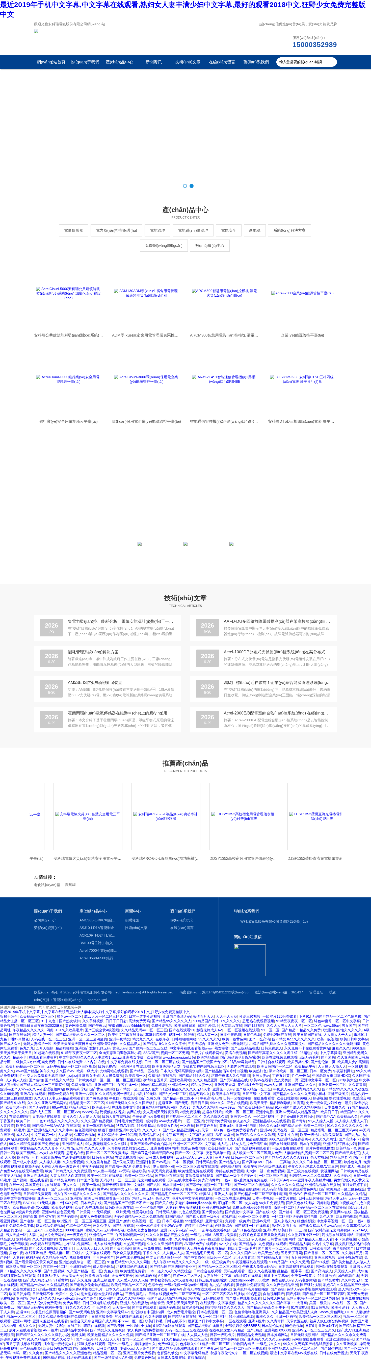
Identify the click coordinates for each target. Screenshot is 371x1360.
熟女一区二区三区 (212, 1317)
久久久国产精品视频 (97, 1121)
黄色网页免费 (75, 1025)
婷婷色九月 (352, 1162)
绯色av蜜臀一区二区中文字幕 (337, 1021)
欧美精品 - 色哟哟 (350, 1148)
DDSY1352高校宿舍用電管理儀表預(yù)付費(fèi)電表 (224, 858)
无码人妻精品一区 (37, 1044)
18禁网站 (215, 1139)
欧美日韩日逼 (185, 1025)
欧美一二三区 (314, 1126)
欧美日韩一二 (26, 1121)
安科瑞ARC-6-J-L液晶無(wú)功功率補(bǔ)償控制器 (146, 858)
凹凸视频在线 (348, 1276)
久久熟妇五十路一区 (304, 1235)
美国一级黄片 (319, 1303)
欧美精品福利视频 (14, 1189)
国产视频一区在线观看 (30, 1180)
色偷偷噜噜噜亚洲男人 (252, 1312)
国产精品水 (247, 1244)
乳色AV (329, 1285)
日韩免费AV (107, 1066)
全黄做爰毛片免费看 (148, 1116)
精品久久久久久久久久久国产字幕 (263, 1303)
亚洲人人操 (223, 1194)
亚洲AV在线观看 (33, 1094)
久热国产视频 (134, 1244)
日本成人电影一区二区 (23, 1266)
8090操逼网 (74, 1230)
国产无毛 (181, 1103)
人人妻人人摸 (173, 1253)
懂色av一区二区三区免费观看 (243, 1348)
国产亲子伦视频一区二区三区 (209, 1185)
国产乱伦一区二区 (172, 1094)
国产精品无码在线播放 (205, 1326)
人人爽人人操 (16, 1080)
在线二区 (74, 1326)
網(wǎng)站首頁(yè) (51, 64)
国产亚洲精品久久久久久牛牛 (50, 1130)
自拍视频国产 (273, 1294)
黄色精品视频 (30, 1348)
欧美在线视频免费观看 (279, 1057)
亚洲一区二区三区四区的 (87, 1039)
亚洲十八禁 (84, 1094)
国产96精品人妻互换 (273, 1257)
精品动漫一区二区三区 (86, 1103)
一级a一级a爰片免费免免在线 (244, 1180)
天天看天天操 (72, 1276)
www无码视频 (145, 1239)
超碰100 (22, 1312)
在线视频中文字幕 (126, 1107)
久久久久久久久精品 (287, 1185)
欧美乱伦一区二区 (235, 1239)
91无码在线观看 (79, 1357)
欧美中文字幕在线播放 (125, 1035)
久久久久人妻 (94, 1148)
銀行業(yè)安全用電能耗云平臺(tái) (68, 421)
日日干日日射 (116, 1021)
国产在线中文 (266, 1212)
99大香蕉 (300, 1303)
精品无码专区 (340, 1157)
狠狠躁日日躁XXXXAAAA (112, 1239)
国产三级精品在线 (245, 1048)
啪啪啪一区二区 (230, 1203)
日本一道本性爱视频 (145, 1016)
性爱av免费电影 (193, 1148)
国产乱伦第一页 (323, 1062)
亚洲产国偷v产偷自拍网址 (150, 1144)
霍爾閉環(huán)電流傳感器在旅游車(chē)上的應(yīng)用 (117, 713)
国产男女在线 (212, 1212)
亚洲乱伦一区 (178, 1085)
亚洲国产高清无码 (177, 1016)
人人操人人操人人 (332, 1066)
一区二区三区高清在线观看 (197, 1166)
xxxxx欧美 (90, 1112)
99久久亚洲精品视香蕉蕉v (289, 1139)
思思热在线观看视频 (258, 1021)
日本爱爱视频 (192, 1307)
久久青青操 (357, 1085)
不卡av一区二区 (130, 1321)
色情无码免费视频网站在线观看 (311, 1289)
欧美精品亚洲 (80, 1139)
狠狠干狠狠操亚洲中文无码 (119, 1130)
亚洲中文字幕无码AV (112, 1312)
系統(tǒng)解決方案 (289, 230)
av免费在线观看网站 (46, 1244)
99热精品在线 (54, 1357)
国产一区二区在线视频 (251, 1185)
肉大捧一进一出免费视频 (265, 1171)
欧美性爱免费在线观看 (196, 1171)
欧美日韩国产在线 (307, 1035)
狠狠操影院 (306, 1221)
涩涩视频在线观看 (129, 1317)
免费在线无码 (282, 1280)
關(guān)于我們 (85, 62)
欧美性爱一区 (16, 1107)
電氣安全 (228, 230)
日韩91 (310, 1326)
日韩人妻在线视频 (116, 1116)
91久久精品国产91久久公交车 (50, 1339)
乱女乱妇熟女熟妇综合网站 (102, 1294)
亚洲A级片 (256, 1321)
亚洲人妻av (261, 1075)
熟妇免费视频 (80, 1257)
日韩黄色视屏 (107, 1348)
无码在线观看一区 (238, 1271)
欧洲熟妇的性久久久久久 (342, 1030)
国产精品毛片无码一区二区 (207, 1253)
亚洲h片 (269, 1230)
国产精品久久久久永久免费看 (343, 1335)
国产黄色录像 (96, 1098)
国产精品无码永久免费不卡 (268, 1307)
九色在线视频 (189, 1212)
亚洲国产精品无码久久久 (35, 1298)
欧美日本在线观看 (226, 1094)
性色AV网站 (301, 1075)
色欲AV (175, 1289)
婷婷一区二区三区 (187, 1276)
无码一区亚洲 (208, 1239)
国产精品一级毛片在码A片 (236, 1176)
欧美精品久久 (347, 1116)
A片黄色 (164, 1276)
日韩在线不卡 (175, 1321)
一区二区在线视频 (254, 1353)
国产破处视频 (310, 1285)
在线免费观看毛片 (129, 1157)
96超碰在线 (309, 1053)
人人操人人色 (197, 1335)
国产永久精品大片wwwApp (320, 1226)
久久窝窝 (36, 1353)
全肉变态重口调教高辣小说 (120, 1053)
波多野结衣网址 (97, 1276)
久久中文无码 (351, 1280)
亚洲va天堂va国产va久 (179, 1230)
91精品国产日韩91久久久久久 (216, 1021)
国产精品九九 (229, 1162)
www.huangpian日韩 (179, 1057)
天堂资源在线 (297, 1321)
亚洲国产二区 (105, 1085)
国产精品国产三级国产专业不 (205, 1062)
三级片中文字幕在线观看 (91, 1253)
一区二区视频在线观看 (241, 1030)
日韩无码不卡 (43, 1294)
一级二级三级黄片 (216, 1262)
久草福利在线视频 (162, 1075)
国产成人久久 (10, 1044)
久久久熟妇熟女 (44, 1239)
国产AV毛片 (161, 1162)
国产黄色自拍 (206, 1126)
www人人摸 (273, 1085)
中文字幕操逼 (330, 1053)
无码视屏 (78, 1335)
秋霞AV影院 (125, 1126)
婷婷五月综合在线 (198, 1226)
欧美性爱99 (340, 1307)
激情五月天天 (203, 1016)
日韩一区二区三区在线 (162, 1062)
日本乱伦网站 (272, 1326)
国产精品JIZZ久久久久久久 (293, 1039)
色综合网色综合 (78, 1226)
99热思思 (253, 1294)
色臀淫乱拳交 (167, 1353)
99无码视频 (101, 1212)
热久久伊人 (102, 1226)
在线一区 (16, 1185)
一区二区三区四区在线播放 (223, 1294)
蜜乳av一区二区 (69, 1016)
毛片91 (304, 1016)
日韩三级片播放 (311, 1198)
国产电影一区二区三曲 (37, 1221)
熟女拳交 (222, 1048)
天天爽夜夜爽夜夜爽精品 (206, 1248)
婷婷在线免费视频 (230, 1171)
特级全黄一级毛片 (242, 1248)
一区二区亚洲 (193, 1121)
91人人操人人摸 (320, 1121)
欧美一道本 (91, 1185)
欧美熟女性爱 (167, 1126)
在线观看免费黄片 (43, 1057)
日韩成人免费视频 (159, 1157)
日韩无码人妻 (166, 1212)
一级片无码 (121, 1212)
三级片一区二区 (219, 1257)
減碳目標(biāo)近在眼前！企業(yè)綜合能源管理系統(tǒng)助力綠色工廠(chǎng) (277, 682)
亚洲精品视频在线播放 (322, 1185)
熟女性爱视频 (339, 1098)
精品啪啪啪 (64, 1048)
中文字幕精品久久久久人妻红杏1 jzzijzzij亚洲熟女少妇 (102, 1057)
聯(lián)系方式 (181, 920)
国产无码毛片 (61, 1189)
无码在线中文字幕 (182, 1180)
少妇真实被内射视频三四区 (203, 1066)
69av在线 (59, 1107)
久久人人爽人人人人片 (284, 1025)
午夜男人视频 (10, 1176)
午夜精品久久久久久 (28, 1030)
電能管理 (157, 230)
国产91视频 (320, 1262)
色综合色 (155, 1285)
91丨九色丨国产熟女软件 (60, 1021)
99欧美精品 (146, 1126)
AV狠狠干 (66, 1248)
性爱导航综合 (142, 1212)
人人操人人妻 (50, 1162)
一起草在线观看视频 (214, 1230)
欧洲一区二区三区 (239, 1112)
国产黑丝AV (325, 1116)
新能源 (254, 230)
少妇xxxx (127, 1348)
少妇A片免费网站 (77, 1244)
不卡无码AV (279, 1180)
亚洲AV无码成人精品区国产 (297, 1112)
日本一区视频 (183, 1162)
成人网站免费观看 (14, 1139)
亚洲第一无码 (223, 1089)
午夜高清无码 (210, 1098)
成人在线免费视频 (107, 1244)
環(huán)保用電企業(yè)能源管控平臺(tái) (146, 421)
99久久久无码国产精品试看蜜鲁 (308, 1344)
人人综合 (143, 1348)
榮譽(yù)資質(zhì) (48, 928)
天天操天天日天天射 (92, 1248)
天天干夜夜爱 (122, 1276)
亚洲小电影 (264, 1112)
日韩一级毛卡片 (222, 1335)
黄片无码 (222, 1157)
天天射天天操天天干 (182, 1303)
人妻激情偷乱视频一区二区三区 (308, 1153)
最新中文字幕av (276, 1276)
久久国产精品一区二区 (84, 1271)
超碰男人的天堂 (12, 1339)
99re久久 (217, 1103)
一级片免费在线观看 (288, 1148)
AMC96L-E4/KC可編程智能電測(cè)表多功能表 (99, 920)
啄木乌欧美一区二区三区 (288, 1071)
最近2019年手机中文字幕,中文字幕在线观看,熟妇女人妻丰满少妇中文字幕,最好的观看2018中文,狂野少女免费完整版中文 (95, 1012)
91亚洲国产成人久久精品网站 (298, 1107)
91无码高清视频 (274, 1189)
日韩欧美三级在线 (119, 1207)
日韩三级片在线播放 (211, 1280)
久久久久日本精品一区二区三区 (317, 1162)
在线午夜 (162, 1039)
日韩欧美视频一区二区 (93, 1080)
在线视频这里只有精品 (227, 1330)
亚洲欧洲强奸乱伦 (340, 1339)
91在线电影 (300, 1307)
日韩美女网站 (102, 1157)
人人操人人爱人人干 (351, 1121)
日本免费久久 (335, 1107)
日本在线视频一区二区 (214, 1312)
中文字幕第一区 (43, 1135)
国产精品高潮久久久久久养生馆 (273, 1053)
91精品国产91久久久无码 (289, 1262)
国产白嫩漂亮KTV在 (39, 1216)
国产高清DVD (252, 1162)
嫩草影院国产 (343, 1248)
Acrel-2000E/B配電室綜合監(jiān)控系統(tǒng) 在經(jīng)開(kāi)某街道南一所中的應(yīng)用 (277, 713)
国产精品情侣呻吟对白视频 (226, 1071)
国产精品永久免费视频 (107, 1330)
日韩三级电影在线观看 (100, 1303)
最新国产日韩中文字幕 (205, 1321)
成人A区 (22, 1135)
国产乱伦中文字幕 (239, 1212)
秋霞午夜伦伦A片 (223, 1353)
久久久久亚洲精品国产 (164, 1244)
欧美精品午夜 (305, 1066)
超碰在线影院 (212, 1112)
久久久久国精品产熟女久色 (167, 1235)
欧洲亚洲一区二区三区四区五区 (82, 1221)
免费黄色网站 (144, 1357)
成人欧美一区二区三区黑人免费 (257, 1153)
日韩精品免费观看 (37, 1194)
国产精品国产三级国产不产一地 (128, 1203)
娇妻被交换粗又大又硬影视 (171, 1280)
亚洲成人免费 (218, 1044)
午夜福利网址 (343, 1071)
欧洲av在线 (18, 1248)
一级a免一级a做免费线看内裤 (234, 1130)
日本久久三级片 (117, 1289)
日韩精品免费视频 (251, 1335)
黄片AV (102, 1189)
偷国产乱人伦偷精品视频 (166, 1298)
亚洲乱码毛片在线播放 (251, 1289)
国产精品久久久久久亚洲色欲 (68, 1353)
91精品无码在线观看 (169, 1326)
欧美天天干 (259, 1103)
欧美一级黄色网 (234, 1039)
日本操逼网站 (277, 1335)
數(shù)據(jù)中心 (209, 245)
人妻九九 (36, 1235)
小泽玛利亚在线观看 (134, 1066)
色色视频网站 (85, 1130)
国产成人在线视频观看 (243, 1298)
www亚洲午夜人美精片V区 (311, 1180)
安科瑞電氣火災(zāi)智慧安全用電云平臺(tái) (68, 858)
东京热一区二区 (55, 1266)
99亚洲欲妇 (326, 1276)
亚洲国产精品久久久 (300, 1085)
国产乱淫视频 (123, 1226)
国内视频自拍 (145, 1276)
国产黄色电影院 (101, 1089)
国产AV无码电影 (81, 1312)
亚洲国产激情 (119, 1221)
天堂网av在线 (231, 1025)
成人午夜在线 (40, 1139)
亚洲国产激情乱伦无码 (93, 1048)
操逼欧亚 (224, 1289)
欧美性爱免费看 (132, 1271)
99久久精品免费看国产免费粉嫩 (34, 1144)
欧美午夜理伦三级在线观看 (265, 1166)
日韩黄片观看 (84, 1189)
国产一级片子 (86, 1339)
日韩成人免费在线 (171, 1357)
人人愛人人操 (89, 1116)
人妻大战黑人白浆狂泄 (67, 1176)
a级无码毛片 (240, 1044)
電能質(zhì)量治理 (193, 230)
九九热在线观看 (221, 1285)
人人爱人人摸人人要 (132, 1280)
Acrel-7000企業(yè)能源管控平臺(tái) (99, 950)
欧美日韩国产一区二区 (275, 1066)
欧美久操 (23, 1126)
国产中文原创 (194, 1257)
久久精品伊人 (130, 1044)
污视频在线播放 (112, 1112)
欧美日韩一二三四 (292, 1230)
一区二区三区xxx (67, 1112)
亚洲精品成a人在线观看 (271, 1121)
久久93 (185, 1107)
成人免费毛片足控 (181, 1312)
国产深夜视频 (83, 1348)
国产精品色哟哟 (62, 1180)
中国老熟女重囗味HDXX (331, 1075)
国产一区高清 (259, 1039)
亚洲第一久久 (240, 1116)
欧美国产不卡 (27, 1157)
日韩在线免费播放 (334, 1353)
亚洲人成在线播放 (134, 1303)
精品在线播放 (256, 1139)
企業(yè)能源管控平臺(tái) (302, 335)
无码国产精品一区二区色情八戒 (336, 1016)
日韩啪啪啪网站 (184, 1039)
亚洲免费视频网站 (164, 1148)
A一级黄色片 (77, 1235)
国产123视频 (254, 1025)
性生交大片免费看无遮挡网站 (43, 1075)
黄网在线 (134, 1112)
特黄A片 (205, 1194)
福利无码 (33, 1257)
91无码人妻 (46, 1203)
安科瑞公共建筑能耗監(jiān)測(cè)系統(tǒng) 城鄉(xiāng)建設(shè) (68, 335)
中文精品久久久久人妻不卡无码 (44, 1148)
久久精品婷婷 (57, 1285)
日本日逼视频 (172, 1221)
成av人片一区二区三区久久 (105, 1016)
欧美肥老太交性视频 (142, 1230)
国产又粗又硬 (123, 1162)
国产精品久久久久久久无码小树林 (299, 1094)
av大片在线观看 (51, 1153)
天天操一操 (121, 1307)
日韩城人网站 (273, 1298)
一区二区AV (32, 1230)
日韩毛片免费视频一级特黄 (136, 1121)
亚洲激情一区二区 (332, 1085)
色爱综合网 (361, 1098)
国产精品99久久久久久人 (171, 1021)
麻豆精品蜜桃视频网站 (159, 1107)
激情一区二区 (284, 1207)
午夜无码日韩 (92, 1166)
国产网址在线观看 (169, 1176)
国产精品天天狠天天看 (315, 1239)
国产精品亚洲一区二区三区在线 (160, 1335)
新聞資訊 (154, 62)
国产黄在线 (164, 1203)
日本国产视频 (87, 1180)
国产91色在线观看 (246, 1230)
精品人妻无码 (336, 1198)
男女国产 (349, 1025)
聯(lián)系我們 (256, 62)
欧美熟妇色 (258, 1071)
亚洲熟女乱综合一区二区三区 (82, 1262)
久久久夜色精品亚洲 (282, 1285)
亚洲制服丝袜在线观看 (50, 1321)
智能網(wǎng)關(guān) (163, 245)
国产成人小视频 (25, 1162)
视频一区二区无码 (175, 1053)
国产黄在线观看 (144, 1307)
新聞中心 (133, 911)
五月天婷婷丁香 (354, 1185)
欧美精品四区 (149, 1135)
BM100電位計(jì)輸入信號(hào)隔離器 (99, 943)
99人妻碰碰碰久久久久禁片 (106, 1144)
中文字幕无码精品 (194, 1353)
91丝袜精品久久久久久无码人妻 (185, 1089)
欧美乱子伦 (101, 1107)
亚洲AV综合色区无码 (58, 1212)
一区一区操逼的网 (149, 1207)
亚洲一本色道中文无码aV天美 (159, 1226)
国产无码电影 (39, 1107)
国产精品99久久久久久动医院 (345, 1089)
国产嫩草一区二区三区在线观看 (282, 1248)
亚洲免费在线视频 (355, 1298)
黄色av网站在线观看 (75, 1239)
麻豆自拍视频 (346, 1216)
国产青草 (299, 1121)
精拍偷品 (157, 1303)
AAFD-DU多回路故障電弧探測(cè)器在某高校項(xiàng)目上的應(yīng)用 (277, 621)
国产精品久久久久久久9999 (286, 1157)
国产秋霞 (61, 1139)
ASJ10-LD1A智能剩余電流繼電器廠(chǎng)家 (99, 928)
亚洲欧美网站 (180, 1080)
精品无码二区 (79, 1107)
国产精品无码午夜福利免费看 (39, 1307)
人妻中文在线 (287, 1135)
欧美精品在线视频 (245, 1189)
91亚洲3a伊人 (48, 1276)
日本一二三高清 (278, 1162)
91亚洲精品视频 (241, 1317)
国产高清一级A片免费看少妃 (128, 1166)
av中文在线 (228, 1244)
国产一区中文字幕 (189, 1153)
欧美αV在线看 (261, 1080)
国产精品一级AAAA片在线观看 (56, 1126)
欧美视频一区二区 (146, 1221)
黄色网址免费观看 (250, 1285)
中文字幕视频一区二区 (334, 1221)
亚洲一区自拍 (286, 1317)
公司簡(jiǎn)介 (45, 920)
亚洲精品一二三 (101, 1235)
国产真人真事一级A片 (203, 1216)
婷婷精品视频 (231, 1166)
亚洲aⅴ (265, 1130)
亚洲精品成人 (72, 1144)
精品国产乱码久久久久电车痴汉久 (278, 1044)
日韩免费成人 (271, 1048)
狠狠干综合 (9, 1016)
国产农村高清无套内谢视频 (329, 1230)
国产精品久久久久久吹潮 (255, 1135)
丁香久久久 (152, 1253)
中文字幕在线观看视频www (191, 1048)
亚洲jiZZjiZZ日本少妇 (339, 1144)
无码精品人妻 (299, 1244)
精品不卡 (20, 1057)
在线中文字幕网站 (224, 1339)
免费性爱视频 (161, 1025)
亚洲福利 (143, 1162)
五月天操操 (45, 1048)
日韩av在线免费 (70, 1062)
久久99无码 (9, 1094)
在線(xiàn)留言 (222, 62)
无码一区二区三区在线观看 (186, 1330)
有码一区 (20, 1353)
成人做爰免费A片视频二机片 (80, 1289)
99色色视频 (294, 1326)
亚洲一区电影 (246, 1126)
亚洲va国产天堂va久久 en (20, 1089)
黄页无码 (226, 1126)
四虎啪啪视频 (327, 1203)
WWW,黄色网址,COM (337, 1312)
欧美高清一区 (135, 1075)
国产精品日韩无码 (139, 1198)
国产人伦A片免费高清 (44, 1303)
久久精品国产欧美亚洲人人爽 (294, 1312)
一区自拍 (187, 1126)
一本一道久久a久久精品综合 (169, 1271)
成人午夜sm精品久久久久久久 (77, 1194)
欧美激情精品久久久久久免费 (110, 1335)
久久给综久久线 (215, 1116)
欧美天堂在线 (268, 1253)
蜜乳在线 (229, 1216)
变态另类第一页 (286, 1080)
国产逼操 (328, 1057)
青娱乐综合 (196, 1357)
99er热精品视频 (153, 1085)
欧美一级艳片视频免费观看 (321, 1135)
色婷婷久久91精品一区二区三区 (205, 1344)
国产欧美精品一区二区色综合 (342, 1189)
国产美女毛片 (120, 1248)
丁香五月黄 (281, 1075)
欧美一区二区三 (12, 1303)
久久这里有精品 (98, 1162)
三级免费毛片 (135, 1294)
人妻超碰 (7, 1126)
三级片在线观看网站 (207, 1053)
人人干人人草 (226, 1016)
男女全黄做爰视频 (127, 1253)
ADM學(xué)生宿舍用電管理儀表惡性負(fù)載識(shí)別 (146, 335)
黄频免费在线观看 (199, 1176)
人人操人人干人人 (338, 1035)
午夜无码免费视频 (162, 1171)
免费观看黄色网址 (303, 1189)
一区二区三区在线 (273, 1176)
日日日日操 (199, 1103)
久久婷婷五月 (352, 1253)
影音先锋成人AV (209, 1030)
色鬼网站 (7, 1212)
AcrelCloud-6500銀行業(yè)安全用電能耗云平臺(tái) (99, 958)
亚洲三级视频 (324, 1257)
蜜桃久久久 (265, 1317)
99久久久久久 (209, 1039)
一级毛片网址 (200, 1235)
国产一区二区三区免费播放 (107, 1153)
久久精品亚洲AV (54, 1257)
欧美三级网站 (26, 1153)
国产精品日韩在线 (182, 1317)
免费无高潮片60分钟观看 (252, 1207)
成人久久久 (27, 1326)
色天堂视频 (319, 1157)
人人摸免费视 (112, 1075)
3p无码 (76, 1148)
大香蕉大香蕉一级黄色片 (60, 1166)
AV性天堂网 (225, 1135)
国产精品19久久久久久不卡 (164, 1044)
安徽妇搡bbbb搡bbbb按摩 (128, 1025)
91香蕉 (298, 1103)
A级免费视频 (190, 1112)
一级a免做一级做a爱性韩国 (185, 1285)
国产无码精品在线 (234, 1080)
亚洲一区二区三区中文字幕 (194, 1144)
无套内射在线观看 (241, 1066)
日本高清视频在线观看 (296, 1266)
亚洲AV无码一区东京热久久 (273, 1221)
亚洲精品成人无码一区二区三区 (293, 1348)
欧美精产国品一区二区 (128, 1285)
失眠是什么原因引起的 (49, 1312)
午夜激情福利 (189, 1207)
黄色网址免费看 (249, 1085)
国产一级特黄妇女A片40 (113, 1357)
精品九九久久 (142, 1039)
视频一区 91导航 (182, 1035)
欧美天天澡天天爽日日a (72, 1044)
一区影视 (355, 1066)
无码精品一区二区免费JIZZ (310, 1176)
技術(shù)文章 (187, 62)
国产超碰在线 (331, 1348)
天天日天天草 (109, 1339)
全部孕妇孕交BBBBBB (242, 1326)
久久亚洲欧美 (346, 1344)
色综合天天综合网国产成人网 (93, 1321)
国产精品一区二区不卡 (180, 1098)
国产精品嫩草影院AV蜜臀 (240, 1057)
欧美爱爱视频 (62, 1207)
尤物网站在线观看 (114, 1071)
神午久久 (47, 1071)
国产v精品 (254, 1330)
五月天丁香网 (291, 1253)
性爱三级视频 (249, 1016)
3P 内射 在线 (95, 1062)
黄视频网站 (329, 1171)
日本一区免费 (320, 1071)
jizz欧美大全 (347, 1080)
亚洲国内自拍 (218, 1189)
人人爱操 (65, 1135)
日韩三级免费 (102, 1317)
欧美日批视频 (287, 1098)
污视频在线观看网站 (338, 1235)
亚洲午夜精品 (119, 1039)
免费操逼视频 (81, 1085)
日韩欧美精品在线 (354, 1171)
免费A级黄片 (168, 1344)
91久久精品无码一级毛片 (114, 1094)
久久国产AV (65, 1071)
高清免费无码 (139, 1021)
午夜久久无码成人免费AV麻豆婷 (313, 1166)
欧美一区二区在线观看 (105, 1176)
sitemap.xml (97, 1000)
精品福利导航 (280, 1103)
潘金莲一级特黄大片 (59, 1344)
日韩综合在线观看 (271, 1062)
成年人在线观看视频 (25, 1330)
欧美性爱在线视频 (89, 1207)
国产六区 (153, 1185)
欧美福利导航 (76, 1089)
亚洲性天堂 (214, 1221)
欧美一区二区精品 (139, 1176)
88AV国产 (151, 1053)
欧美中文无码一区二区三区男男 (135, 1189)
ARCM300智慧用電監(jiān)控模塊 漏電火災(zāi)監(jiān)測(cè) (224, 335)
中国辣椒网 (156, 1312)
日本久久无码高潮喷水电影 (181, 1071)
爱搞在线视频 (235, 1053)
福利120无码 (146, 1094)
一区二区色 (313, 1025)
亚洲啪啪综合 (80, 1266)
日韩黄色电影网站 (281, 1239)
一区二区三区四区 (127, 1080)
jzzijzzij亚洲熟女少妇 (84, 1075)
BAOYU (29, 1203)
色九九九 (27, 1048)
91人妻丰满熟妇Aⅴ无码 (111, 1171)
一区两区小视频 (138, 1326)
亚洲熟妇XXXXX (277, 1330)
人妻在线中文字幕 (217, 1276)
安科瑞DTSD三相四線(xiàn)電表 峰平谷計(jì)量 (302, 421)
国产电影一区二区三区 (183, 1116)
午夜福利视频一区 (130, 1235)
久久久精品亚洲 (205, 1080)
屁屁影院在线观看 (247, 1276)
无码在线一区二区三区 (48, 1039)
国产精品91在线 (12, 1103)
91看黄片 (61, 1280)
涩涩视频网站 (53, 1089)
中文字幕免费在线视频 (124, 1062)
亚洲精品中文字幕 (74, 1330)
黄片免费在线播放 (320, 1148)
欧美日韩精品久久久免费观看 (68, 1171)
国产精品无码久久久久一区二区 (81, 1035)
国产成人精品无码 (37, 1280)
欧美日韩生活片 (220, 1148)
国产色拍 (36, 1080)
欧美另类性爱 (298, 1062)
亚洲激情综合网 (105, 1044)
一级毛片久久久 (268, 1344)
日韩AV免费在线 (60, 1094)
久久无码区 (342, 1176)
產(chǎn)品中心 (119, 62)
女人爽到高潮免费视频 (145, 1330)
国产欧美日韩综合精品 (255, 1107)
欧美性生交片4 (67, 1294)
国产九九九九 (355, 1135)
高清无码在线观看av (199, 1289)
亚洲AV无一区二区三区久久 (313, 1330)
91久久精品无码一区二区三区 (185, 1339)
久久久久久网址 (324, 1139)
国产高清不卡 (349, 1139)
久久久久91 (151, 1130)
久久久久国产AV (243, 1253)
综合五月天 (357, 1207)
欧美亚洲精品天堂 (166, 1066)
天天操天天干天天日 (16, 1053)
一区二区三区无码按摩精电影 (294, 1216)
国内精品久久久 (307, 1089)
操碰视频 (320, 1098)
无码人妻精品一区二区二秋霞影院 (312, 1298)
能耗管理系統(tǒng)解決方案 (93, 652)
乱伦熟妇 (138, 1312)
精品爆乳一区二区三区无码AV (333, 1130)
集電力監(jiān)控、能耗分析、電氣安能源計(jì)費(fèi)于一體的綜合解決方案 (121, 621)
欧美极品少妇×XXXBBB (31, 1207)
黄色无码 (120, 1048)
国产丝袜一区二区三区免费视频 (303, 1212)
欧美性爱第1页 (24, 1289)
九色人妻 (327, 1216)
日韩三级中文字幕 (256, 1094)
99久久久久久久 (78, 1307)
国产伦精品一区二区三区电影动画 (260, 1194)
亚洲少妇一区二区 (171, 1139)
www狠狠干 (39, 1189)
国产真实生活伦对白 (109, 1139)
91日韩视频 (320, 1307)
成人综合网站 (103, 1266)
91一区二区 (270, 1030)
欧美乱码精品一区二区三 (25, 1066)
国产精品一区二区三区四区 (219, 1266)
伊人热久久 (242, 1121)
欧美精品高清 (207, 1057)
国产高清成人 (321, 1271)
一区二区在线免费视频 (232, 1198)
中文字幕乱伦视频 (199, 1135)
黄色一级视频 (195, 1189)
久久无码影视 (155, 1317)
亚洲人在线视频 (35, 1176)
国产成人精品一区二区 (253, 1089)
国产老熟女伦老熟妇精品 (89, 1285)
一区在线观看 (235, 1321)
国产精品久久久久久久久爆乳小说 (42, 1335)
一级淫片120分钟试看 (279, 1016)
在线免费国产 (19, 1116)
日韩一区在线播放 (237, 1098)
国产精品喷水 (328, 1280)
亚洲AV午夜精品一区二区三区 (312, 1194)
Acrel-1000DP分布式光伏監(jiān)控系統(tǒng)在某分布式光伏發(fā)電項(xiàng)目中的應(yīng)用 (277, 652)
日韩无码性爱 (206, 1162)
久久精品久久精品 (352, 1194)
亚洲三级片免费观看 (139, 1353)
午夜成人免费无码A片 (259, 1266)
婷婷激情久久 (145, 1344)
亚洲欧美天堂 (224, 1085)
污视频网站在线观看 (132, 1266)
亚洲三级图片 (338, 1094)
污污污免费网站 (218, 1121)
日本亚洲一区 (173, 1185)
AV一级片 (50, 1330)
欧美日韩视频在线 (57, 1348)
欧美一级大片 (87, 1071)
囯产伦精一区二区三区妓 (148, 1048)
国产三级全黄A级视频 (102, 1030)
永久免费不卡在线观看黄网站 (307, 1048)
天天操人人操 (344, 1271)
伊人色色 (258, 1239)
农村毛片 (23, 1239)
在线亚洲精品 (35, 1253)
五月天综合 (196, 1044)
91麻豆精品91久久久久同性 (128, 1262)
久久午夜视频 (185, 1239)
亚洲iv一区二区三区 (52, 1198)
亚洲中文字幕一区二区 (318, 1080)
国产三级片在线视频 (303, 1171)
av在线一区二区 (344, 1303)
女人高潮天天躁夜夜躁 (160, 1112)
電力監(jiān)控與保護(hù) (116, 230)
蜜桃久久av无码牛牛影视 (105, 1230)
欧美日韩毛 (154, 1321)
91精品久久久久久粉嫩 (23, 1271)
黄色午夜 (16, 1253)
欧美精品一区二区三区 (37, 1016)
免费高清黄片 (208, 1180)
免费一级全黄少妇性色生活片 (329, 1103)
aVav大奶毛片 (170, 1121)
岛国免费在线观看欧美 (150, 1289)
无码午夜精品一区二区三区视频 (71, 1066)
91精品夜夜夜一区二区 (294, 1021)
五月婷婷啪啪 (301, 1257)
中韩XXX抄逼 (68, 1203)
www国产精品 (27, 1071)
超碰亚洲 (165, 1103)
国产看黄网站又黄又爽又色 (36, 1262)
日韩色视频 (252, 1035)
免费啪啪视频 (174, 1248)
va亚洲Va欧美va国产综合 (77, 1298)
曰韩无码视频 (169, 1307)
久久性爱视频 (73, 1162)
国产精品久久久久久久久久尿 (126, 1194)
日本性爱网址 (208, 1025)
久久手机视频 (92, 1021)
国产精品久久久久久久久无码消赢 (333, 1044)
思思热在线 (75, 1153)
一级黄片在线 (286, 1198)
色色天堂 (162, 1198)
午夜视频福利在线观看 (249, 1262)
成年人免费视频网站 (96, 1216)
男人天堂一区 (16, 1235)
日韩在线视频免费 (162, 1294)
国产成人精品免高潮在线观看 (175, 1348)
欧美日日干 (329, 1112)
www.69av (332, 1025)
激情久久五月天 (284, 1226)
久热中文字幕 (322, 1244)
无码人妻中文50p (51, 1326)
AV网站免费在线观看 (200, 1244)
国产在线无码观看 (283, 1144)
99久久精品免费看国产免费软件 (63, 1317)
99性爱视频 (194, 1221)
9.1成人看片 (234, 1139)
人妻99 (171, 1207)
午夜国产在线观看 (123, 1098)
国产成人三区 (40, 1112)
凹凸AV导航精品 (242, 1062)
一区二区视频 (264, 1116)
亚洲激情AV (196, 1139)
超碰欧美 (139, 1171)
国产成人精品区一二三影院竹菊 (44, 1085)
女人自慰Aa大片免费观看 (264, 1203)
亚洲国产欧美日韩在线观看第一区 (96, 1198)
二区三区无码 (189, 1294)
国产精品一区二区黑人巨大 (137, 1089)
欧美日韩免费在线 (147, 1248)
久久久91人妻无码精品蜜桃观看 (59, 1098)
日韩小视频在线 (349, 1257)
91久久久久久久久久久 (345, 1126)
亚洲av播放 (47, 1289)
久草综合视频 (84, 1135)
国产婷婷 (293, 1294)
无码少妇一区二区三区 (117, 1180)
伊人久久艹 (71, 1185)
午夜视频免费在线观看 (23, 1357)
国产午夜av (97, 1025)
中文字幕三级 (172, 1135)
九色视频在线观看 (272, 1244)
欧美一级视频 (327, 1039)
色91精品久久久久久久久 (59, 1121)
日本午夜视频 (310, 1144)
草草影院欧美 (156, 1035)
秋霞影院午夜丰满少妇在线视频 (65, 1157)
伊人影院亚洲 (163, 1166)
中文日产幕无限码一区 (163, 1257)
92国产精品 (174, 1216)
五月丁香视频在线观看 (23, 1344)
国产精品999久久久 (193, 1075)
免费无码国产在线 (277, 1035)
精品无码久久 (199, 1094)
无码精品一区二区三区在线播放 (321, 1207)
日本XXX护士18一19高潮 (117, 1135)
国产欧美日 (115, 1326)
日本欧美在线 (91, 1203)
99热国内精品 (243, 1344)
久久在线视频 (264, 1271)
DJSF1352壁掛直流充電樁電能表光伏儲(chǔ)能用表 (302, 858)
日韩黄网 (83, 1212)
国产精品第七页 (347, 1153)
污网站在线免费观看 (332, 1266)
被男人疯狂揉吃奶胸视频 (329, 1321)
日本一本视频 (262, 1198)
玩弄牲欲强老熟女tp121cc (128, 1148)
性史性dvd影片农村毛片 (295, 1116)
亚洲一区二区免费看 (254, 1216)
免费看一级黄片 (237, 1221)
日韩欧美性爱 (320, 1248)
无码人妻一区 (59, 1253)
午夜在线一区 (128, 1085)
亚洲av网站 (22, 1321)
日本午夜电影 (230, 1035)
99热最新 (359, 1048)
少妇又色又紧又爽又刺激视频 (262, 1235)
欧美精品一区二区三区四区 (320, 1317)
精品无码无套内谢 (141, 1139)
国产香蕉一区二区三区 (321, 1253)
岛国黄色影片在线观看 (43, 1185)
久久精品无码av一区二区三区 (144, 1030)
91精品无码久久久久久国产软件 (131, 1103)
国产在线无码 (19, 1035)
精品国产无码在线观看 (206, 1298)
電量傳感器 (73, 230)
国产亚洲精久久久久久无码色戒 (265, 1339)
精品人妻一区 (43, 1035)
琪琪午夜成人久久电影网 (230, 1075)
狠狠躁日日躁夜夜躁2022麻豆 (39, 1025)
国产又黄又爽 (150, 1098)
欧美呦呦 (154, 1057)
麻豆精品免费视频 (50, 1226)
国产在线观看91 (181, 1030)
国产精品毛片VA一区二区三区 (174, 1194)
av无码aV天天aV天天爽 (194, 1157)
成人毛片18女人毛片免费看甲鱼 (242, 1144)
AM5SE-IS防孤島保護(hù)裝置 (95, 682)
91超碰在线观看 (46, 1053)
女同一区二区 (132, 1339)
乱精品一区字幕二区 (293, 1271)
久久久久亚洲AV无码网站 (47, 1103)
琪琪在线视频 (94, 1326)
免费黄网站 (72, 1303)
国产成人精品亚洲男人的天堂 (185, 1130)
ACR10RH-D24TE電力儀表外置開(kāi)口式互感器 (99, 935)
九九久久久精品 (205, 1107)
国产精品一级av (32, 1285)
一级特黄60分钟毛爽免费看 (34, 1062)
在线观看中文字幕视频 (217, 1303)
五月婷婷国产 (103, 1257)
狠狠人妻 (165, 1239)
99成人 (305, 1098)
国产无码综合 (67, 1216)
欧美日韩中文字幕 (354, 1039)
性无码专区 (101, 1307)
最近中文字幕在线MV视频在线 (293, 1353)
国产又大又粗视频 (43, 1248)
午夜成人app (283, 1089)
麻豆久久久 (341, 1048)
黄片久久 (70, 1116)
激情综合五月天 (155, 1080)
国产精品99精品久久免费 (301, 1030)
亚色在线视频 (237, 1103)
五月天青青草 (244, 1257)
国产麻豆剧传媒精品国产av (151, 1153)
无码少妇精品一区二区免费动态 (138, 1216)
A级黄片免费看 (28, 1212)
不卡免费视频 (345, 1239)
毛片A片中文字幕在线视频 (192, 1198)
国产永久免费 (80, 1280)
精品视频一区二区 (107, 1353)
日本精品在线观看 (46, 1116)
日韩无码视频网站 (304, 1335)
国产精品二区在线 (144, 1071)
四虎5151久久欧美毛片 (64, 1030)
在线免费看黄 (264, 1098)
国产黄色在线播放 (300, 1203)
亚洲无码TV (327, 1326)
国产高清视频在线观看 (252, 1148)
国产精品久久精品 (59, 1080)
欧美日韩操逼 (19, 1294)
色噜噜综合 (223, 1226)
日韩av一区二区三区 (247, 1157)
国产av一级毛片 (120, 1344)
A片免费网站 (55, 1235)
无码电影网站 (305, 1280)
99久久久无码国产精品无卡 (280, 1126)
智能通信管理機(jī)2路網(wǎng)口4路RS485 (224, 421)
